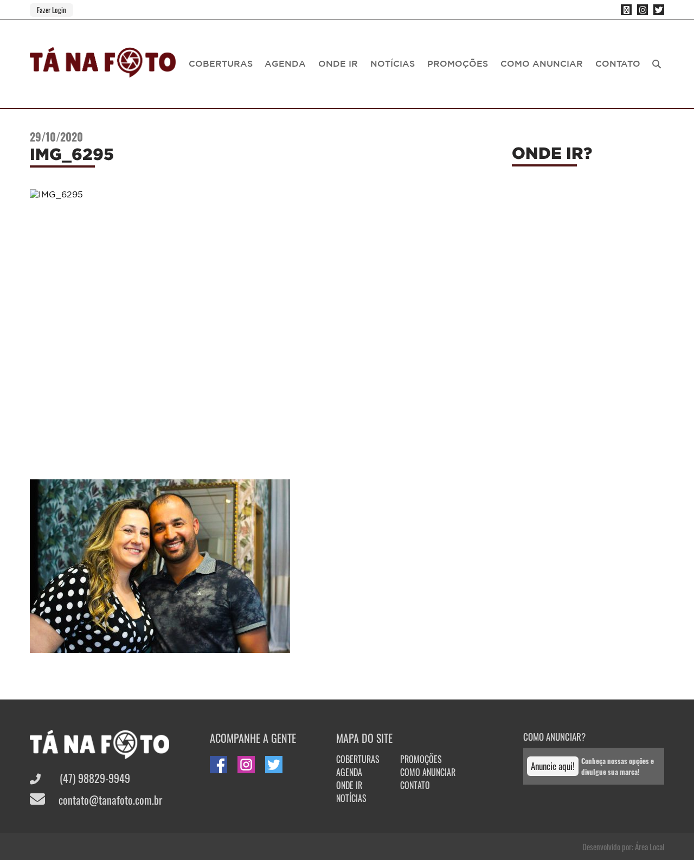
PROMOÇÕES (457, 63)
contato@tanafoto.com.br (109, 800)
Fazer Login (51, 9)
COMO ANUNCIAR (541, 63)
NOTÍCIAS (392, 63)
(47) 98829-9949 (93, 778)
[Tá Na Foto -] (103, 71)
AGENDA (285, 63)
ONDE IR (338, 63)
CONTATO (617, 63)
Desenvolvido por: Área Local (623, 846)
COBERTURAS (221, 63)
